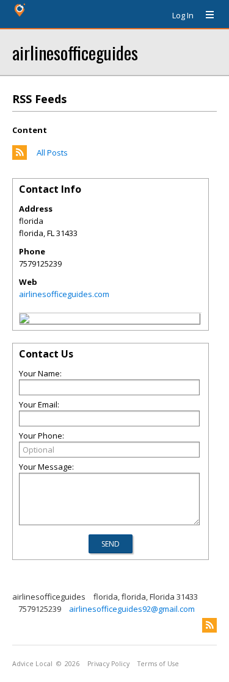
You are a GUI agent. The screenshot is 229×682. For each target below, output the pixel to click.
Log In (183, 15)
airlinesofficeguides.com (64, 294)
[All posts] (19, 156)
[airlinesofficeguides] (24, 320)
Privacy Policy (108, 663)
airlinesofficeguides (75, 52)
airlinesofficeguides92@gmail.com (132, 608)
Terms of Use (158, 663)
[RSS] (209, 625)
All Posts (52, 152)
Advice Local (32, 663)
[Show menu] (205, 15)
